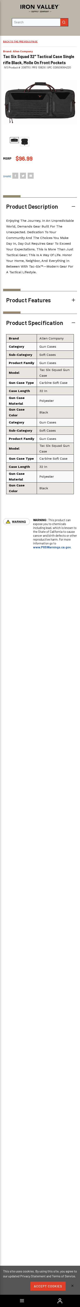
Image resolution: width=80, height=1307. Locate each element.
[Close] (72, 1286)
